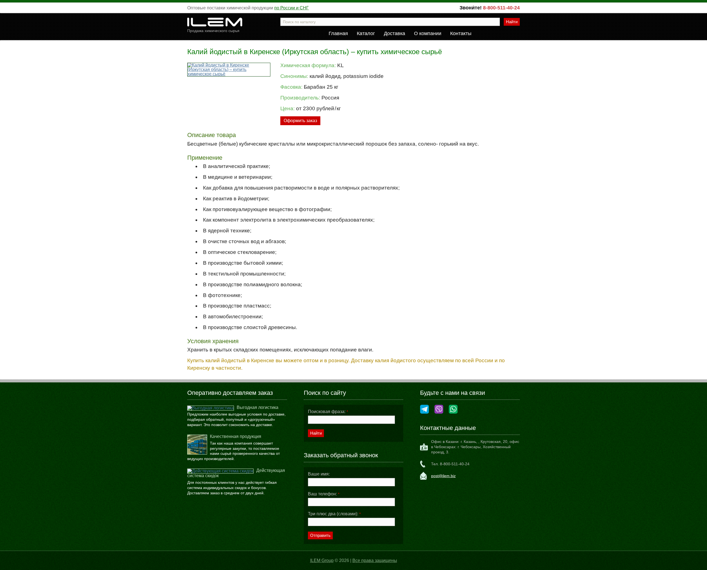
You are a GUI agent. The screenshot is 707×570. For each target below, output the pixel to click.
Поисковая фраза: (328, 411)
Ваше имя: (319, 474)
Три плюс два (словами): (334, 514)
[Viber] (438, 409)
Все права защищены (374, 560)
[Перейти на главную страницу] (214, 24)
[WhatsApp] (453, 409)
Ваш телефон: (323, 494)
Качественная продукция (235, 436)
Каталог (366, 33)
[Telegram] (424, 409)
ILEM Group (322, 560)
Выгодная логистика (257, 407)
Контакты (460, 33)
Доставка (394, 33)
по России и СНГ (291, 8)
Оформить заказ (300, 120)
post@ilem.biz (443, 476)
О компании (427, 33)
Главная (338, 33)
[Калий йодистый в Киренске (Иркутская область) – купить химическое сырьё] (228, 70)
